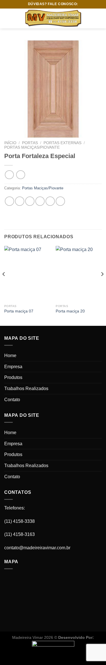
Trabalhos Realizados (26, 388)
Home (10, 355)
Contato (12, 399)
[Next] (102, 285)
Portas (30, 143)
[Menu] (7, 18)
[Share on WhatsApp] (9, 201)
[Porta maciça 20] (79, 273)
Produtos (13, 377)
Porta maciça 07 (18, 311)
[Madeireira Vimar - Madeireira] (53, 18)
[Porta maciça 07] (27, 273)
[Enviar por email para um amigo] (40, 201)
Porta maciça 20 (70, 311)
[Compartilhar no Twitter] (29, 201)
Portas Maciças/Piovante (32, 147)
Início (10, 143)
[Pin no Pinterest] (50, 201)
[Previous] (4, 285)
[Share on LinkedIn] (60, 201)
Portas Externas (62, 143)
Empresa (13, 366)
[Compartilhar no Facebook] (19, 201)
